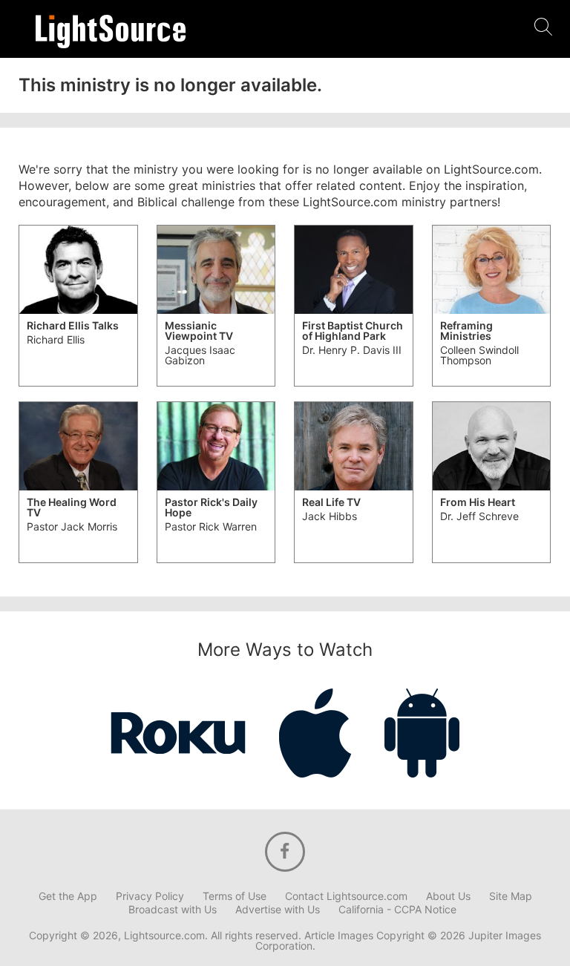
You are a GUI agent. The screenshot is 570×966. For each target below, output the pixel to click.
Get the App (68, 896)
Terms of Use (234, 896)
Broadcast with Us (172, 909)
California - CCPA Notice (397, 909)
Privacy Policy (150, 896)
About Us (448, 896)
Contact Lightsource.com (346, 896)
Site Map (510, 896)
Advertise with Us (277, 909)
